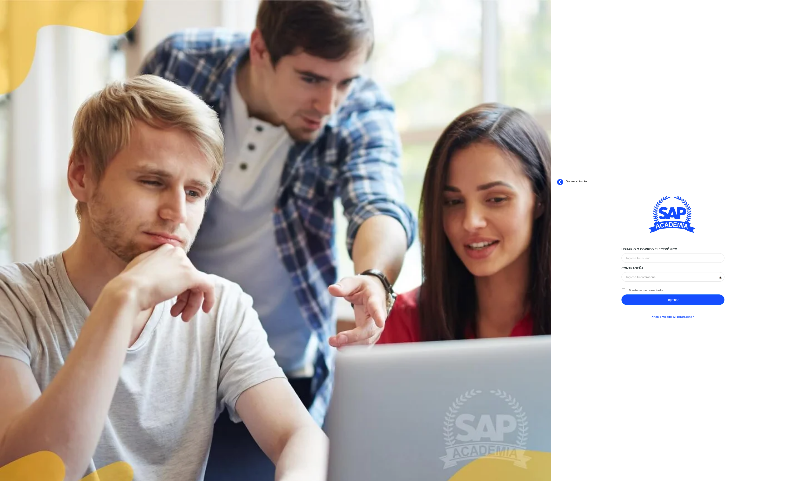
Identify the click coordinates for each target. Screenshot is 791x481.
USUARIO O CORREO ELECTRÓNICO (649, 249)
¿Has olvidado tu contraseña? (673, 316)
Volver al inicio (576, 181)
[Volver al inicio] (560, 182)
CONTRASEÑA (632, 268)
